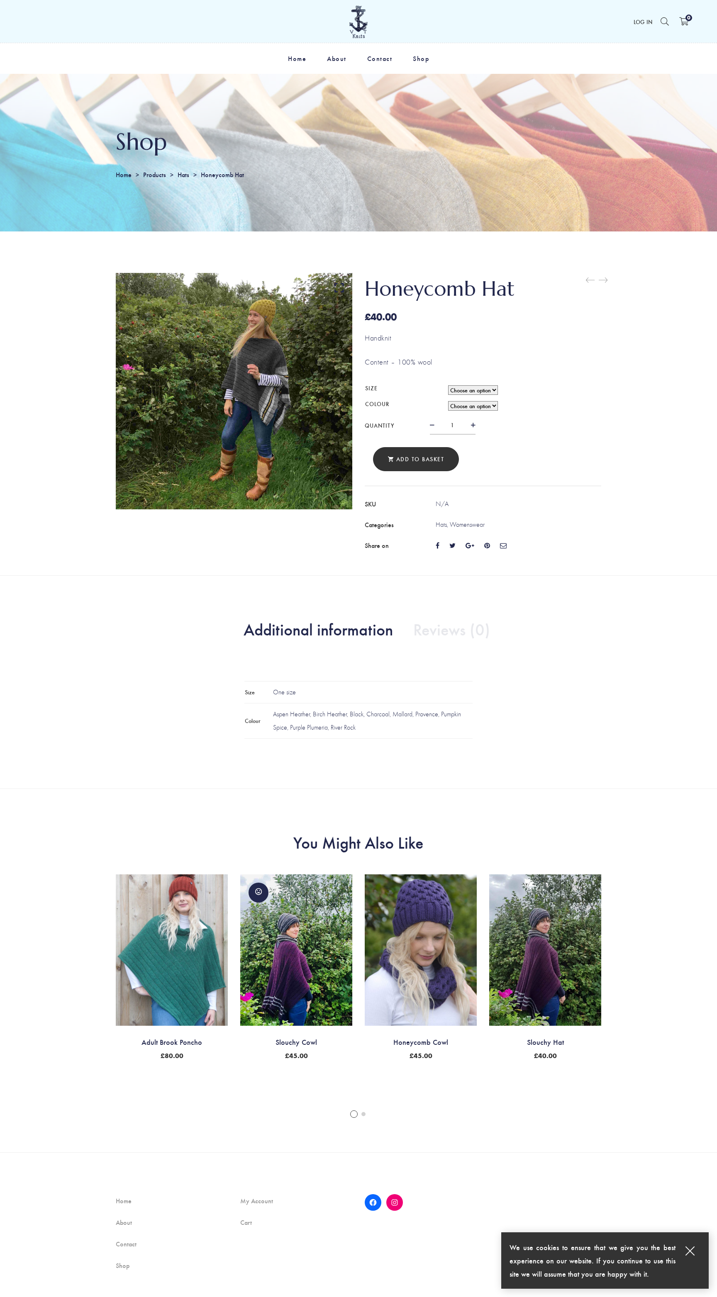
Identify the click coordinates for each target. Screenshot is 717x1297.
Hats (183, 174)
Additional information (318, 629)
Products (154, 174)
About (124, 1222)
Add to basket (420, 459)
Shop (122, 1265)
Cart (246, 1222)
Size (371, 388)
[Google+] (470, 545)
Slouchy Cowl (296, 1042)
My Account (256, 1201)
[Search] (665, 21)
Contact (126, 1244)
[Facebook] (437, 545)
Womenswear (467, 524)
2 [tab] (363, 1114)
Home (124, 174)
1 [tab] (354, 1114)
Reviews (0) (451, 629)
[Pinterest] (487, 545)
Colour (377, 404)
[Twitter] (452, 545)
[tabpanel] (172, 966)
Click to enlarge (339, 287)
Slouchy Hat (545, 1042)
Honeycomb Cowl (420, 1042)
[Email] (503, 545)
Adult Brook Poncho (171, 1042)
